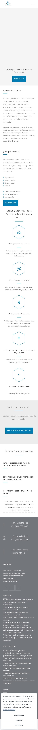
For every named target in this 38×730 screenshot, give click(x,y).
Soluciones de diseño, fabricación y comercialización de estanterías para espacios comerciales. (19, 680)
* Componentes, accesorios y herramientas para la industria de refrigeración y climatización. (18, 602)
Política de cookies (9, 710)
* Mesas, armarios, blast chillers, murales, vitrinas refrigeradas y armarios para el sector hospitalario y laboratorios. (18, 629)
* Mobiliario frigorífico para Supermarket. (17, 635)
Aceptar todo (19, 715)
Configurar (19, 725)
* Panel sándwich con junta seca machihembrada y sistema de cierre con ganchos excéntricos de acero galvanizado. (18, 653)
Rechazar (19, 720)
